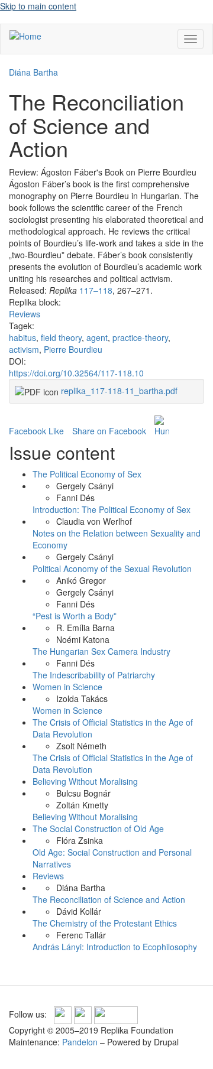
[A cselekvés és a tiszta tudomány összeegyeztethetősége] (161, 426)
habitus (22, 337)
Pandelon (80, 1042)
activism (24, 349)
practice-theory (140, 337)
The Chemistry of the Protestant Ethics (105, 923)
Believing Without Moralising (85, 781)
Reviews (24, 314)
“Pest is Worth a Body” (75, 616)
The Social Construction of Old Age (98, 828)
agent (97, 337)
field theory (61, 337)
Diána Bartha (33, 72)
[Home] (25, 35)
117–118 (95, 290)
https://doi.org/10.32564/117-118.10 (76, 373)
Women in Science (67, 687)
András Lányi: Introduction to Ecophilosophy (115, 947)
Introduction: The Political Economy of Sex (112, 509)
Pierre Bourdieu (73, 349)
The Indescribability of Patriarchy (94, 675)
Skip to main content (38, 6)
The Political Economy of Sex (87, 474)
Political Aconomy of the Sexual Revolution (112, 568)
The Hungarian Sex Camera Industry (101, 651)
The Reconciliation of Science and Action (109, 899)
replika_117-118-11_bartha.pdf (119, 391)
